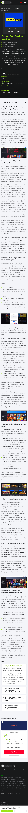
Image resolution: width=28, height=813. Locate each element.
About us (3, 802)
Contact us (4, 800)
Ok (7, 810)
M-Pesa (6, 515)
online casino (16, 57)
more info (21, 810)
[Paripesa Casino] (14, 726)
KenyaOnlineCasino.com (8, 777)
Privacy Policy (5, 804)
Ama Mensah (17, 793)
